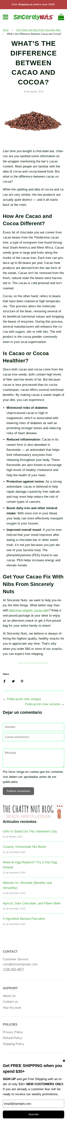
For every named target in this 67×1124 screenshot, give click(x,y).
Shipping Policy (13, 1044)
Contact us (10, 1001)
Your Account (12, 1007)
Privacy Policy (13, 1032)
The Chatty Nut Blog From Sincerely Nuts (38, 30)
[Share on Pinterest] (22, 681)
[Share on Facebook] (5, 681)
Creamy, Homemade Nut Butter (24, 847)
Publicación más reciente (42, 704)
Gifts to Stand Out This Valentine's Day (30, 831)
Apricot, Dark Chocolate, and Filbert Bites (32, 903)
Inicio (6, 30)
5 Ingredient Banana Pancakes (24, 918)
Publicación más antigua (24, 699)
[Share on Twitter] (13, 681)
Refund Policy (12, 1038)
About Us (9, 996)
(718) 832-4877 (13, 969)
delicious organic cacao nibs (29, 610)
